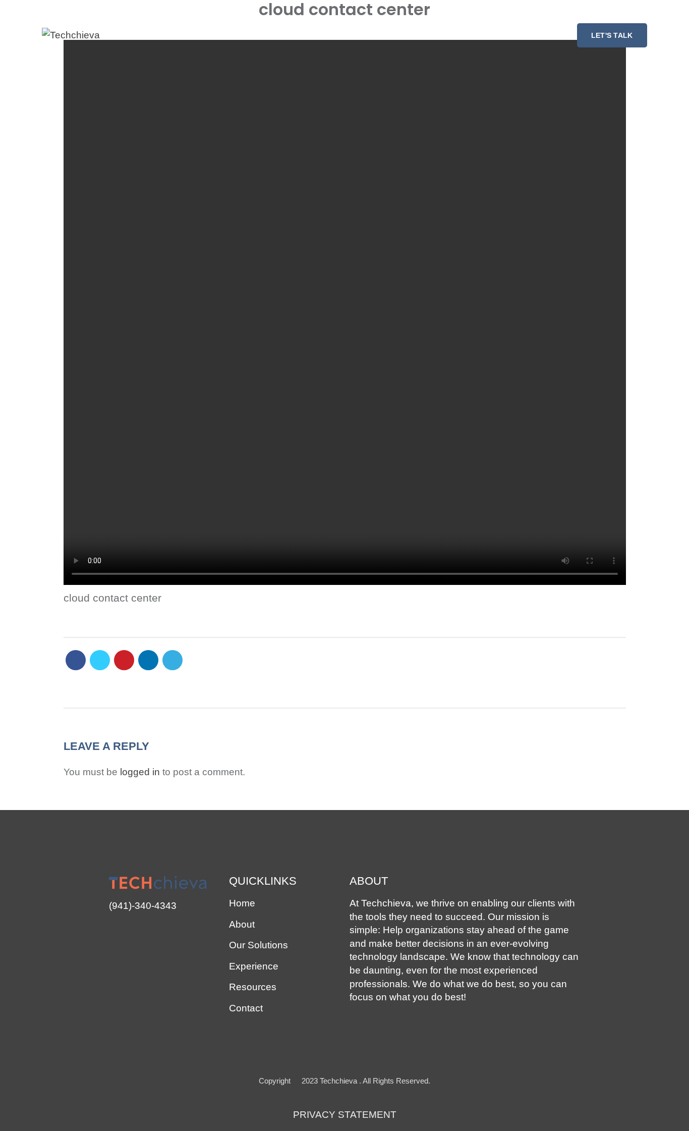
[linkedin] (148, 660)
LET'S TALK (612, 35)
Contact (246, 1008)
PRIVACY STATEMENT (344, 1114)
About (242, 924)
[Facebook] (76, 660)
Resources (252, 987)
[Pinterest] (124, 660)
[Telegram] (172, 660)
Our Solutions (258, 945)
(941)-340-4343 (143, 905)
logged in (140, 772)
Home (242, 903)
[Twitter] (100, 660)
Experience (253, 966)
